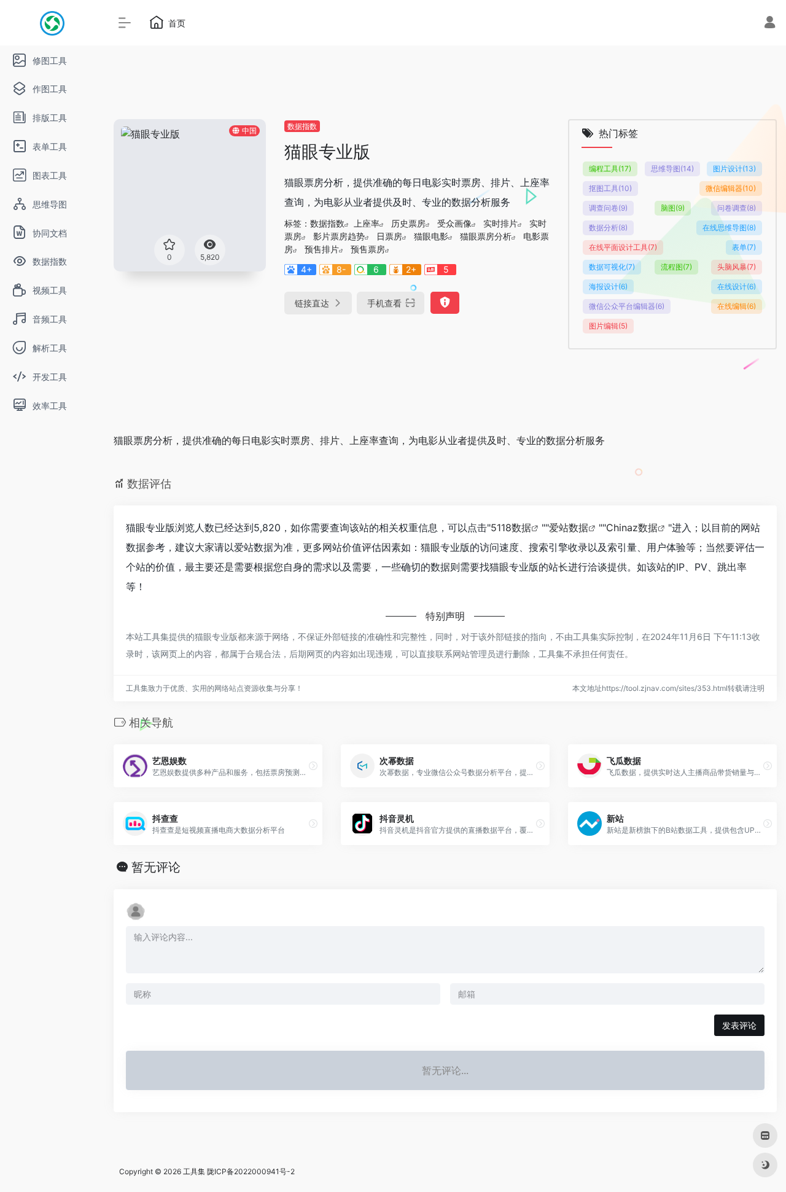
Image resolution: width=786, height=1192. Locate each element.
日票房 (389, 236)
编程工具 (610, 168)
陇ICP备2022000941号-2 (251, 1171)
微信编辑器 (731, 188)
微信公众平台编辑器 (626, 306)
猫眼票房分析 (486, 236)
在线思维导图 (729, 227)
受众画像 (454, 223)
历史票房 (408, 223)
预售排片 (322, 249)
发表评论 (739, 1025)
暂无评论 (156, 867)
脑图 (673, 207)
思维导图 (672, 168)
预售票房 (368, 249)
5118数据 (511, 527)
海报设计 (608, 286)
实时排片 (500, 223)
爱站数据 (568, 527)
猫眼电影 (431, 236)
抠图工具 (610, 188)
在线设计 (736, 286)
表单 (744, 247)
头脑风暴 (736, 266)
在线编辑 (736, 306)
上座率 (366, 223)
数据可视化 (612, 266)
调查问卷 (608, 207)
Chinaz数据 (632, 527)
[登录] (769, 23)
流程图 (676, 266)
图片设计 (734, 168)
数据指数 (302, 126)
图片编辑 (608, 325)
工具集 (194, 1171)
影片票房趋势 (339, 236)
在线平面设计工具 (623, 247)
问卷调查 (736, 207)
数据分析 (608, 227)
